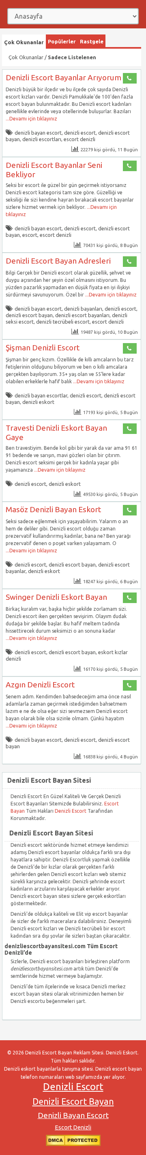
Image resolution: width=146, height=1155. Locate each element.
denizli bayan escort (38, 132)
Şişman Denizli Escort (42, 347)
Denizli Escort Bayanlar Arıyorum (63, 77)
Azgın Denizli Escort (40, 684)
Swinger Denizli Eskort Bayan (56, 597)
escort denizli (79, 139)
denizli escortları (41, 139)
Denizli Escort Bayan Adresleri (58, 260)
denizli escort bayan (29, 315)
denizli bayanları (83, 308)
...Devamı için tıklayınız (31, 118)
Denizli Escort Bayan (73, 1101)
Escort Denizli (73, 1127)
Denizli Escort (71, 811)
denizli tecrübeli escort (63, 321)
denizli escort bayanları (82, 315)
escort (29, 235)
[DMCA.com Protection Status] (73, 1144)
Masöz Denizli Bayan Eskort (53, 509)
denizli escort (80, 132)
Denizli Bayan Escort (73, 1115)
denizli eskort (38, 402)
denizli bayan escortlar (41, 395)
